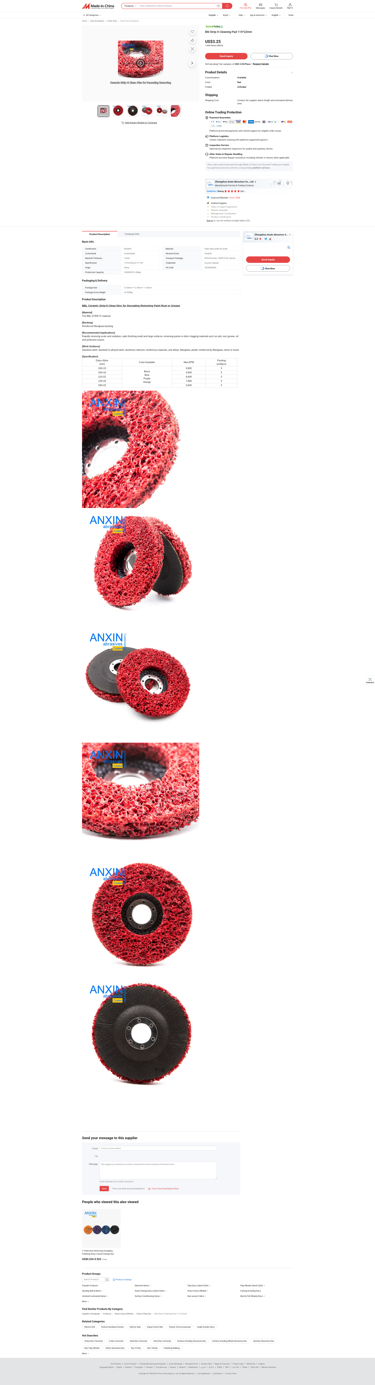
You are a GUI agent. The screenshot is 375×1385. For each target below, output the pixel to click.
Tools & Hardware (97, 21)
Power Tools (112, 21)
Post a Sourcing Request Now (163, 1188)
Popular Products (90, 1285)
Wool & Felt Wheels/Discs (251, 1296)
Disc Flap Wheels (91, 1348)
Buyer (225, 15)
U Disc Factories (116, 1341)
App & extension (257, 15)
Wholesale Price (191, 1364)
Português (139, 1367)
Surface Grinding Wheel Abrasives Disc (229, 1341)
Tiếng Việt (254, 1367)
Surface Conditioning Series (147, 1296)
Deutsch (182, 1367)
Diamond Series (142, 1285)
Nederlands (193, 1367)
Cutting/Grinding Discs (250, 1290)
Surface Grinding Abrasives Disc (191, 1341)
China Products (130, 1364)
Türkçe (244, 1367)
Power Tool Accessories (129, 21)
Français (149, 1367)
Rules (291, 15)
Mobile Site (251, 1364)
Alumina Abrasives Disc (263, 1341)
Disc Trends (152, 1348)
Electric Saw (135, 1326)
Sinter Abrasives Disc (115, 1348)
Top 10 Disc (136, 1348)
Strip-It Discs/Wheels (197, 1290)
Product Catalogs (123, 1279)
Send (104, 1188)
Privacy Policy (231, 1373)
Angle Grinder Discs (206, 1326)
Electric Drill (89, 1326)
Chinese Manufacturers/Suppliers (152, 1364)
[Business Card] (288, 247)
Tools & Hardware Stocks (112, 1326)
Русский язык (161, 1367)
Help (241, 15)
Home (84, 21)
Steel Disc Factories (138, 1341)
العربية (203, 1367)
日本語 (219, 1367)
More (84, 1353)
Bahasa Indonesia (269, 1367)
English (119, 1367)
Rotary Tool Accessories (180, 1326)
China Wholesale (175, 1364)
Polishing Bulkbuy (172, 1348)
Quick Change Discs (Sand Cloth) (150, 1290)
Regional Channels (222, 1364)
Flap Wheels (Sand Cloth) (251, 1285)
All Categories (92, 15)
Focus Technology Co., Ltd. (168, 1373)
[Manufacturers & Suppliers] (98, 6)
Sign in (290, 7)
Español (128, 1367)
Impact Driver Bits (155, 1326)
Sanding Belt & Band (91, 1290)
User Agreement (204, 1373)
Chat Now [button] (274, 56)
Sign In (210, 220)
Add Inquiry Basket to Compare (141, 122)
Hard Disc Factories (162, 1341)
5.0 (257, 238)
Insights (261, 1364)
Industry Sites (206, 1364)
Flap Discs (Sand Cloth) (198, 1285)
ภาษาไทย (235, 1367)
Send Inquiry (226, 56)
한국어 (211, 1367)
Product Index (238, 1364)
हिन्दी (227, 1367)
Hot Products (115, 1364)
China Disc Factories (93, 1341)
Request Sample (261, 64)
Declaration (217, 1373)
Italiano (173, 1367)
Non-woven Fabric (196, 1296)
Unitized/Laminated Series (94, 1296)
